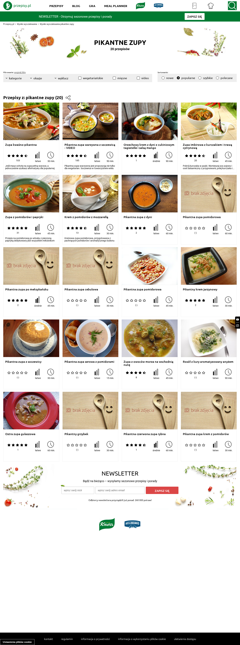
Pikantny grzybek (76, 434)
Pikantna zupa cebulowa (81, 289)
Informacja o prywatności (95, 638)
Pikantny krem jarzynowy (200, 289)
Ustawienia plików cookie (17, 642)
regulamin (67, 638)
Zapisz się (162, 491)
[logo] (17, 5)
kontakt (48, 638)
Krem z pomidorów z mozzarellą (86, 217)
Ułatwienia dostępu (185, 638)
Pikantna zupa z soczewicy (23, 361)
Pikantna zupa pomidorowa (202, 217)
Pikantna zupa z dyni (138, 217)
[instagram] (237, 326)
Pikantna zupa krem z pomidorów (206, 434)
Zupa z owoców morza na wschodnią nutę (148, 363)
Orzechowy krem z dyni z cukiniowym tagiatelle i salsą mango (149, 146)
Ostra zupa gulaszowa (20, 434)
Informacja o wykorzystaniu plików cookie (142, 638)
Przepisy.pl (8, 24)
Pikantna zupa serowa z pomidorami (89, 361)
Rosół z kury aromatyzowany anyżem (208, 361)
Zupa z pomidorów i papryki (24, 217)
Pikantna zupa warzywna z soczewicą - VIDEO (89, 146)
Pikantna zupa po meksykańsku (26, 289)
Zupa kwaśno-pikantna (21, 144)
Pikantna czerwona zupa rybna (145, 434)
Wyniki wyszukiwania (27, 24)
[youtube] (237, 320)
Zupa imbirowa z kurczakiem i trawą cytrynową (207, 146)
